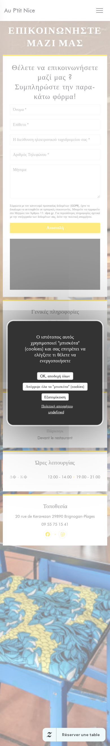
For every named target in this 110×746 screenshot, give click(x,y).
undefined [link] (56, 412)
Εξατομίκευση (55, 396)
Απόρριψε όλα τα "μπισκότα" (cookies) (55, 386)
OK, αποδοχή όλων (55, 375)
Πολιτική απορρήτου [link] (57, 406)
